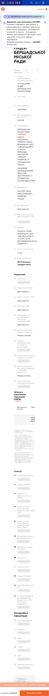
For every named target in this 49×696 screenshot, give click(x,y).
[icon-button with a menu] (46, 9)
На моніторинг (35, 693)
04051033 (21, 134)
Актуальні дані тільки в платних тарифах (24, 685)
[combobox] (18, 401)
